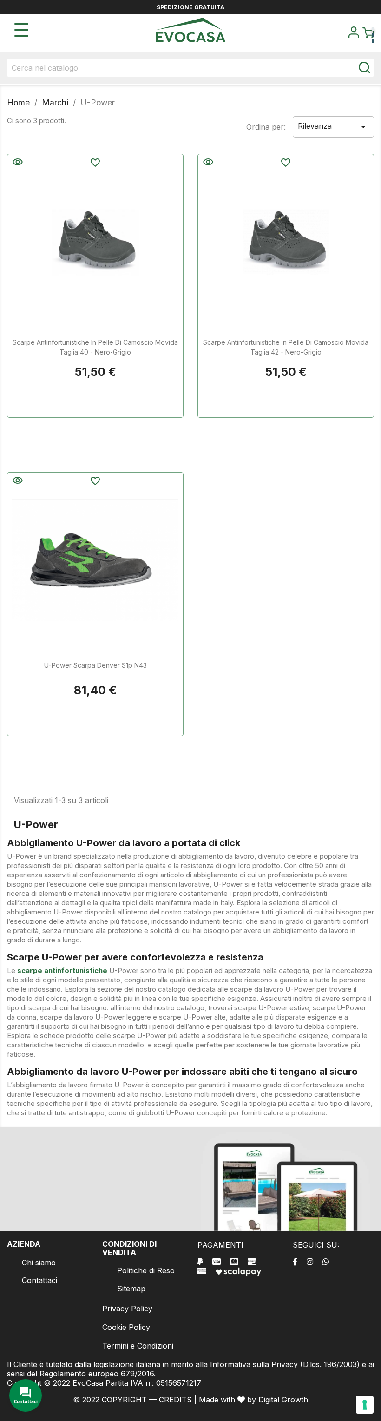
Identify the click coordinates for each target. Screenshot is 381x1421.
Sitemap (131, 1288)
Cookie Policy (126, 1327)
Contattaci (39, 1280)
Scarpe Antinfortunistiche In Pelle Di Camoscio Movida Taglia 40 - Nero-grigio (95, 347)
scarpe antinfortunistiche (62, 970)
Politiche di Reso (146, 1270)
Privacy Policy (127, 1308)
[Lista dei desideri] (95, 163)
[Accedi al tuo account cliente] (353, 35)
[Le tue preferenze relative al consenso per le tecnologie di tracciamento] (365, 1405)
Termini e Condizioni (137, 1345)
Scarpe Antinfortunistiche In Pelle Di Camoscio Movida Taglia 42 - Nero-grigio (285, 347)
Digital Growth (283, 1399)
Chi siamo (39, 1262)
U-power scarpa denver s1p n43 (95, 665)
